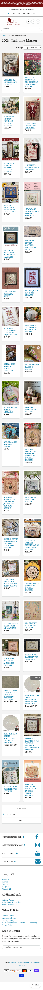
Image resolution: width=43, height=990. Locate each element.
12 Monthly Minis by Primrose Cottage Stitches (9, 121)
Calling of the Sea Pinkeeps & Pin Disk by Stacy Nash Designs (11, 543)
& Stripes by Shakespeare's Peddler (10, 82)
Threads (5, 879)
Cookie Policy (8, 916)
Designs (5, 884)
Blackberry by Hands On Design (32, 367)
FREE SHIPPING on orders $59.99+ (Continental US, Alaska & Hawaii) (22, 3)
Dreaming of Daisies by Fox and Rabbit (31, 657)
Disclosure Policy (9, 918)
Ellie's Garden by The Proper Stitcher (11, 789)
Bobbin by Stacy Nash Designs (30, 409)
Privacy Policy (8, 920)
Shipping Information (11, 902)
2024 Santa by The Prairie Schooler (31, 126)
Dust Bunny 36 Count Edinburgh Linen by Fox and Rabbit (32, 699)
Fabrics (5, 882)
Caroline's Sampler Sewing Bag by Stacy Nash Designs (32, 545)
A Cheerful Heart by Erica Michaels (32, 167)
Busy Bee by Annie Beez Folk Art (30, 499)
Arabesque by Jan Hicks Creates (31, 293)
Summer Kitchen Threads (19, 963)
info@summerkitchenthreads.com (22, 13)
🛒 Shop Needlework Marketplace (21, 10)
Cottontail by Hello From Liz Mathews (11, 626)
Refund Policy (8, 900)
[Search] (39, 29)
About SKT (6, 889)
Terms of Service (9, 905)
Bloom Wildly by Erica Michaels (10, 410)
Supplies (5, 887)
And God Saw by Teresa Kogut (10, 294)
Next (20, 820)
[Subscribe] (38, 947)
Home (4, 36)
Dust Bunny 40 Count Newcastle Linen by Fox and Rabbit (10, 738)
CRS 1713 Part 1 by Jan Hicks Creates (31, 625)
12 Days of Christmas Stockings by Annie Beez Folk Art (31, 82)
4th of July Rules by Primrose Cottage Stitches (9, 167)
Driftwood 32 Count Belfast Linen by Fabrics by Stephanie (11, 695)
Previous (22, 808)
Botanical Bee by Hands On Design (10, 444)
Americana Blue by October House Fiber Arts (30, 245)
